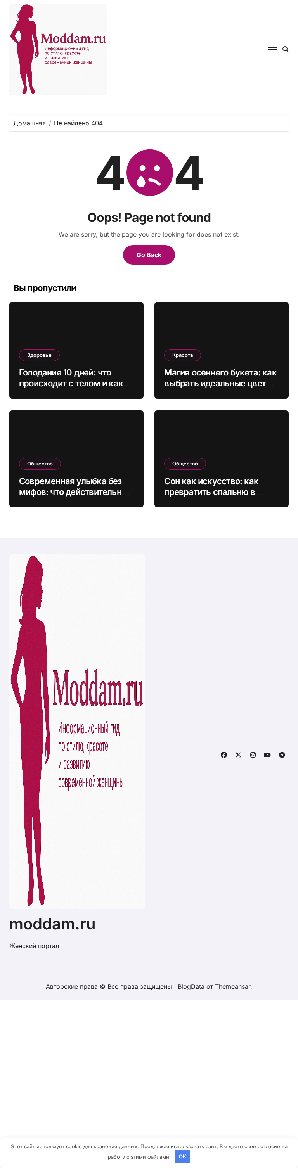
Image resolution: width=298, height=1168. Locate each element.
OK (182, 1156)
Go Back (149, 255)
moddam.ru (52, 923)
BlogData (191, 986)
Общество (40, 463)
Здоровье (39, 355)
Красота (182, 355)
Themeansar (232, 986)
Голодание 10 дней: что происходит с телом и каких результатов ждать (75, 383)
